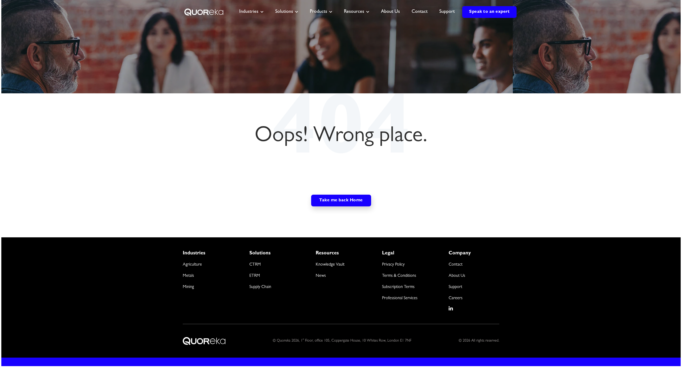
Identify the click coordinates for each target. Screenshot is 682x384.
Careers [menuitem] (455, 298)
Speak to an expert (489, 12)
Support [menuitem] (455, 287)
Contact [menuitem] (455, 265)
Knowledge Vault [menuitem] (330, 265)
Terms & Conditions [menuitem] (399, 276)
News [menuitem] (321, 276)
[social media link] (451, 308)
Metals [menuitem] (188, 276)
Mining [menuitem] (188, 287)
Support (447, 12)
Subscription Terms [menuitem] (398, 287)
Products (318, 12)
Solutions (284, 12)
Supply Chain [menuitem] (260, 287)
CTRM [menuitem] (255, 265)
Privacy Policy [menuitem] (393, 265)
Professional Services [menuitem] (399, 298)
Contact (420, 12)
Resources (354, 12)
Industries (248, 12)
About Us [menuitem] (457, 276)
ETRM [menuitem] (254, 276)
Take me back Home (341, 200)
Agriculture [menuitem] (192, 265)
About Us (390, 12)
